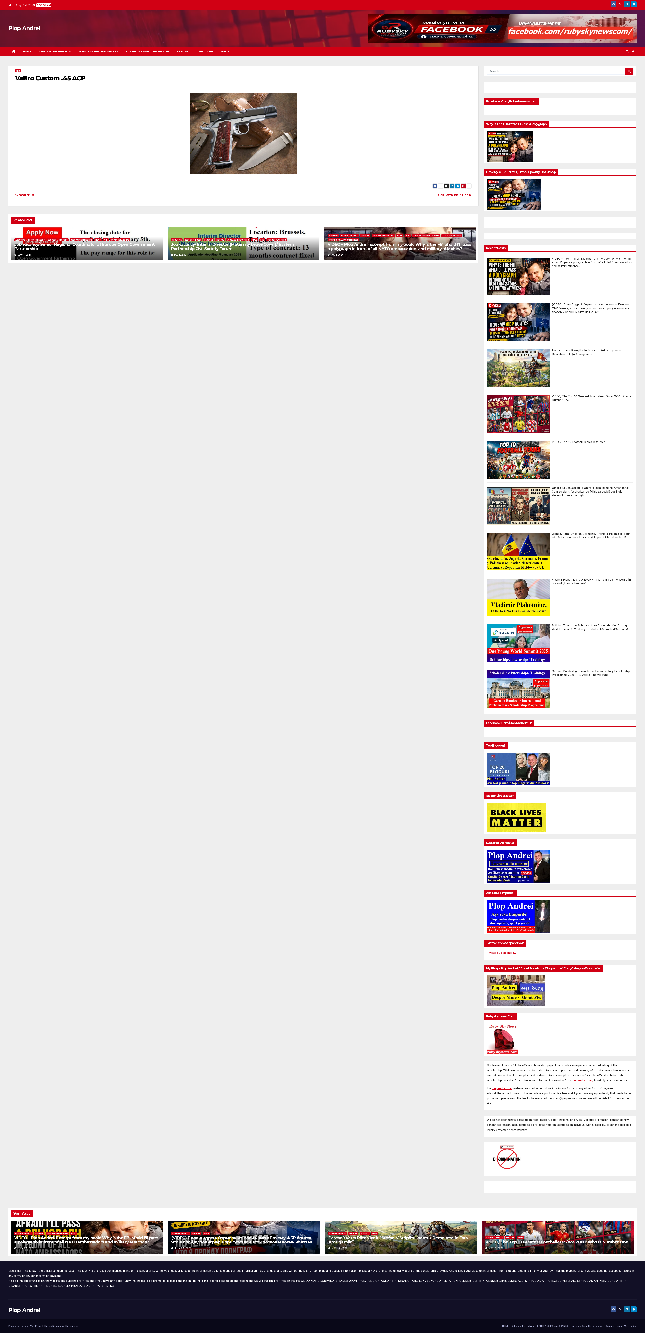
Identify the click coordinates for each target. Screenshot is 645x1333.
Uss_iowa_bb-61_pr (453, 195)
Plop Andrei (24, 28)
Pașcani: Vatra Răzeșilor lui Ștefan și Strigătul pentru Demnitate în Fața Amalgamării (398, 1239)
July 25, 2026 (26, 1248)
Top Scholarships (120, 240)
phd (18, 71)
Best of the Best (36, 240)
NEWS (98, 240)
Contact (184, 51)
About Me (205, 51)
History (63, 240)
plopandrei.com (502, 1088)
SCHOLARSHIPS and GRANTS (98, 51)
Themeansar (71, 1326)
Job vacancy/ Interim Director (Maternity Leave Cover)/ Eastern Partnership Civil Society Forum (232, 246)
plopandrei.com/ (582, 1080)
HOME (27, 51)
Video (224, 51)
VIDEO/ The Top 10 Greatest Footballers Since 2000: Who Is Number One (556, 1242)
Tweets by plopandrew (501, 952)
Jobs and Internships (54, 51)
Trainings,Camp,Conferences (148, 51)
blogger (52, 240)
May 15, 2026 (340, 1248)
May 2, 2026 (496, 1248)
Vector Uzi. (27, 195)
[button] (627, 51)
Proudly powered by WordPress (25, 1326)
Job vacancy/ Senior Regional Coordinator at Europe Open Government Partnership (84, 246)
